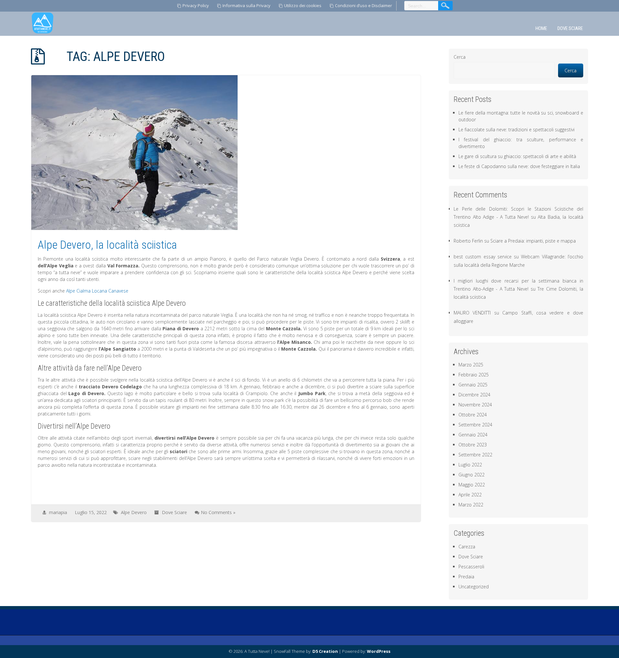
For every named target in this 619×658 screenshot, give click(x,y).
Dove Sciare (570, 28)
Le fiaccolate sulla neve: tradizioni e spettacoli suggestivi (516, 129)
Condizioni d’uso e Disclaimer (363, 5)
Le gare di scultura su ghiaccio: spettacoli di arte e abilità (517, 156)
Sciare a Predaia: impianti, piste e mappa (533, 241)
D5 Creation (325, 651)
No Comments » (218, 512)
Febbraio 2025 (473, 375)
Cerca (460, 57)
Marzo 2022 (470, 505)
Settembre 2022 (475, 455)
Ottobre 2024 (472, 415)
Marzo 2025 (470, 365)
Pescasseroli (471, 566)
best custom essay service (483, 257)
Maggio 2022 (471, 485)
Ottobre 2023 (472, 445)
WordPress (378, 651)
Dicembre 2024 (474, 395)
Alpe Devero (134, 512)
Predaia (466, 576)
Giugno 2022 (471, 475)
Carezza (466, 546)
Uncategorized (473, 586)
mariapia (58, 512)
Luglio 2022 (470, 465)
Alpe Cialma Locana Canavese (97, 291)
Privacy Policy (195, 5)
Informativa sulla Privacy (246, 5)
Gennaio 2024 (472, 435)
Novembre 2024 (475, 405)
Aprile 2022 (470, 495)
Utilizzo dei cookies (302, 5)
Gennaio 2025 (472, 385)
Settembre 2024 (475, 425)
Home (541, 28)
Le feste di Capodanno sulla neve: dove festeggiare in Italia (519, 166)
